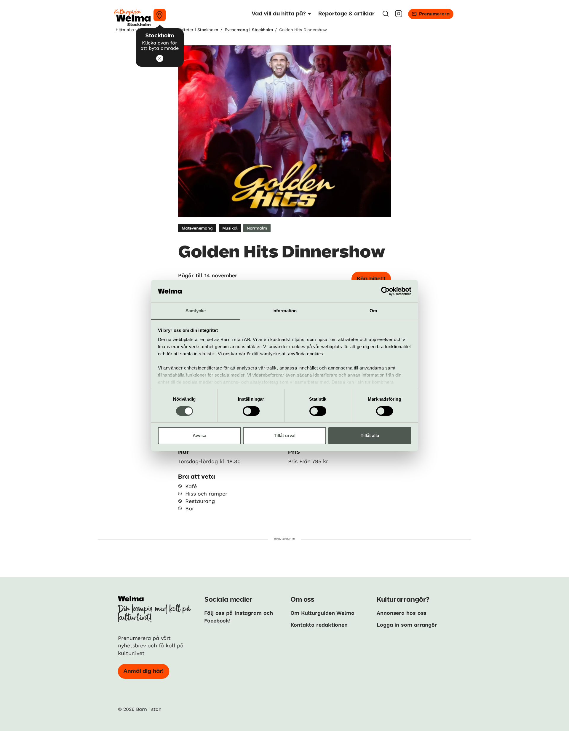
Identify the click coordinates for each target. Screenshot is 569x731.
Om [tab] (373, 310)
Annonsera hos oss (401, 613)
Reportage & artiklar (346, 14)
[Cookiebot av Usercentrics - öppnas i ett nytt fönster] (385, 291)
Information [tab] (284, 310)
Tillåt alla (370, 435)
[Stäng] (159, 58)
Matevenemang (197, 228)
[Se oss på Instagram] (398, 15)
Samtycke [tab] (196, 310)
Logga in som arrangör (407, 625)
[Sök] (385, 15)
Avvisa (199, 435)
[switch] (251, 411)
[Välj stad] (160, 15)
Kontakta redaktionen (319, 625)
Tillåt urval (284, 435)
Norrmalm (257, 228)
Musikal (230, 228)
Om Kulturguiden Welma (322, 613)
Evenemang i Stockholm (249, 29)
